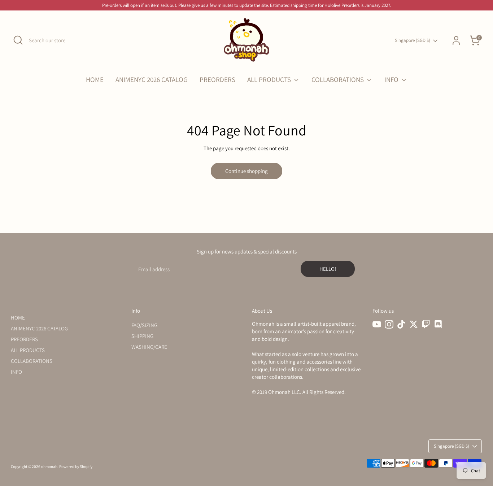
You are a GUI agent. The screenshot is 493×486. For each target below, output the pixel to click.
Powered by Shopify (75, 466)
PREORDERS (217, 79)
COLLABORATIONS (338, 79)
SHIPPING (142, 336)
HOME (95, 79)
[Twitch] (426, 324)
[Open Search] (18, 40)
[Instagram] (389, 324)
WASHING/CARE (149, 346)
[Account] (456, 40)
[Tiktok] (401, 324)
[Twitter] (413, 324)
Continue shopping (246, 171)
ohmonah (49, 466)
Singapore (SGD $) (412, 40)
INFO (392, 79)
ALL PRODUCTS (269, 79)
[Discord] (438, 324)
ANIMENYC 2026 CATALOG (151, 79)
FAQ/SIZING (144, 325)
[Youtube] (376, 324)
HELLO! (327, 268)
